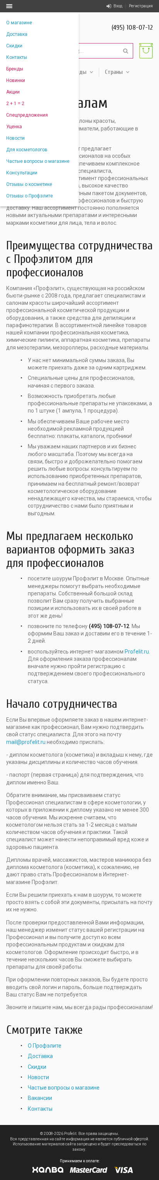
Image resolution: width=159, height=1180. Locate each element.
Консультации (21, 172)
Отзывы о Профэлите (29, 196)
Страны (114, 72)
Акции (13, 92)
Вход (117, 6)
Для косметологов (26, 149)
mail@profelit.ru (26, 742)
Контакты (16, 57)
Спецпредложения (27, 115)
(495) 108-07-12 (132, 27)
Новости (15, 138)
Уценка (14, 126)
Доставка (16, 34)
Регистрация (141, 6)
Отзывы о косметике (29, 184)
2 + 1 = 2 (15, 103)
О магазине (19, 22)
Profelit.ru (137, 651)
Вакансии (40, 1098)
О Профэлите (44, 1046)
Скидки (14, 45)
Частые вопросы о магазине (37, 161)
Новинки (15, 80)
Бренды (14, 69)
